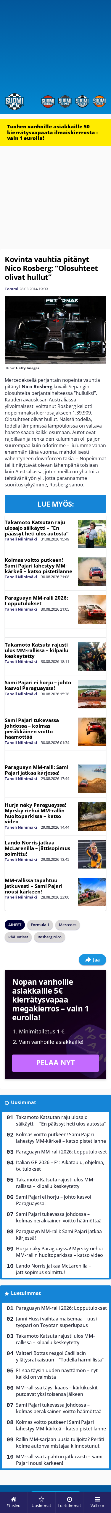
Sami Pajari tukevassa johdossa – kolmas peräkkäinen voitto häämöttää (32, 728)
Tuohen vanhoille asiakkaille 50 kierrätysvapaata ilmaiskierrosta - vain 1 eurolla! (52, 132)
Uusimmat (23, 1102)
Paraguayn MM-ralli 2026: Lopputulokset (36, 600)
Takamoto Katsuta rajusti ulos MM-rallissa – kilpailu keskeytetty (36, 650)
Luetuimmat (26, 1293)
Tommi (11, 288)
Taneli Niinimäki (21, 539)
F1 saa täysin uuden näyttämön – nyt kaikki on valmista (57, 1373)
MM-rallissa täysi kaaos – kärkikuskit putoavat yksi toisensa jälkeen (57, 1390)
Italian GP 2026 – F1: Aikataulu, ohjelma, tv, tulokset (60, 1165)
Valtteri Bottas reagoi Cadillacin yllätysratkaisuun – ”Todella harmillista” (60, 1356)
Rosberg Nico (50, 937)
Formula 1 (40, 924)
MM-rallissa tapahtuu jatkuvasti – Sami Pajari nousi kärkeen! (33, 886)
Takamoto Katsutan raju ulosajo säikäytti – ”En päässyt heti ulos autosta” (37, 528)
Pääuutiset (18, 937)
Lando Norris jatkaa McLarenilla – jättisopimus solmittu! (37, 848)
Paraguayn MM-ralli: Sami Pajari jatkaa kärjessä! (36, 770)
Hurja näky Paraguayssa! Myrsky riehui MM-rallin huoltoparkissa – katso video (35, 813)
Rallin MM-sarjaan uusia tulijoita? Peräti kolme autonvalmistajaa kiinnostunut (60, 1442)
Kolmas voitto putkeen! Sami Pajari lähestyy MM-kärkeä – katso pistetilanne (38, 565)
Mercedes (67, 924)
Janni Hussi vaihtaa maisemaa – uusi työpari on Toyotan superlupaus (56, 1321)
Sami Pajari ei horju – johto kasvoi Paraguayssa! (38, 685)
